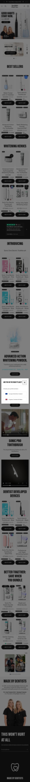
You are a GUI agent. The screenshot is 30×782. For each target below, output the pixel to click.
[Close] (25, 382)
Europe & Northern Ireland (15, 394)
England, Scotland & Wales (15, 399)
